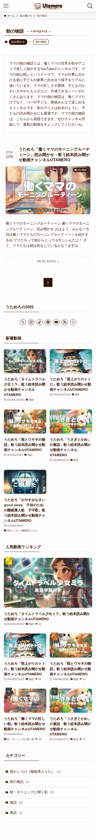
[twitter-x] (23, 322)
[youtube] (56, 322)
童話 (16, 813)
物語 (16, 802)
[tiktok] (39, 322)
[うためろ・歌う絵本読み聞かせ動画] (48, 6)
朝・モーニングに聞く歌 (32, 792)
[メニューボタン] (6, 6)
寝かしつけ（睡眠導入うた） (35, 771)
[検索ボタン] (90, 6)
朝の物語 (20, 782)
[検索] (73, 322)
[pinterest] (48, 322)
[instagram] (31, 322)
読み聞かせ (18, 41)
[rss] (65, 322)
